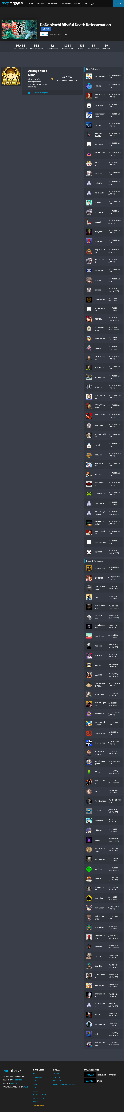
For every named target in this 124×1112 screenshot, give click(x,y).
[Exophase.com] (14, 3)
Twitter (56, 1077)
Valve (25, 1087)
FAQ (34, 1073)
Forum (65, 34)
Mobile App (37, 1077)
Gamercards (52, 4)
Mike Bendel (17, 1080)
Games (32, 4)
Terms (35, 1102)
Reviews (77, 4)
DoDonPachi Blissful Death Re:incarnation (75, 24)
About (36, 1084)
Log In (118, 4)
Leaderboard (65, 4)
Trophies (44, 34)
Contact (37, 1088)
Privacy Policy (39, 1098)
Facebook (57, 1080)
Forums (40, 4)
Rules (35, 1080)
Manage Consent (40, 1095)
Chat (85, 4)
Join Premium (38, 1105)
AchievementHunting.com (64, 1084)
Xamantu (15, 1083)
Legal (35, 1091)
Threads (56, 1073)
